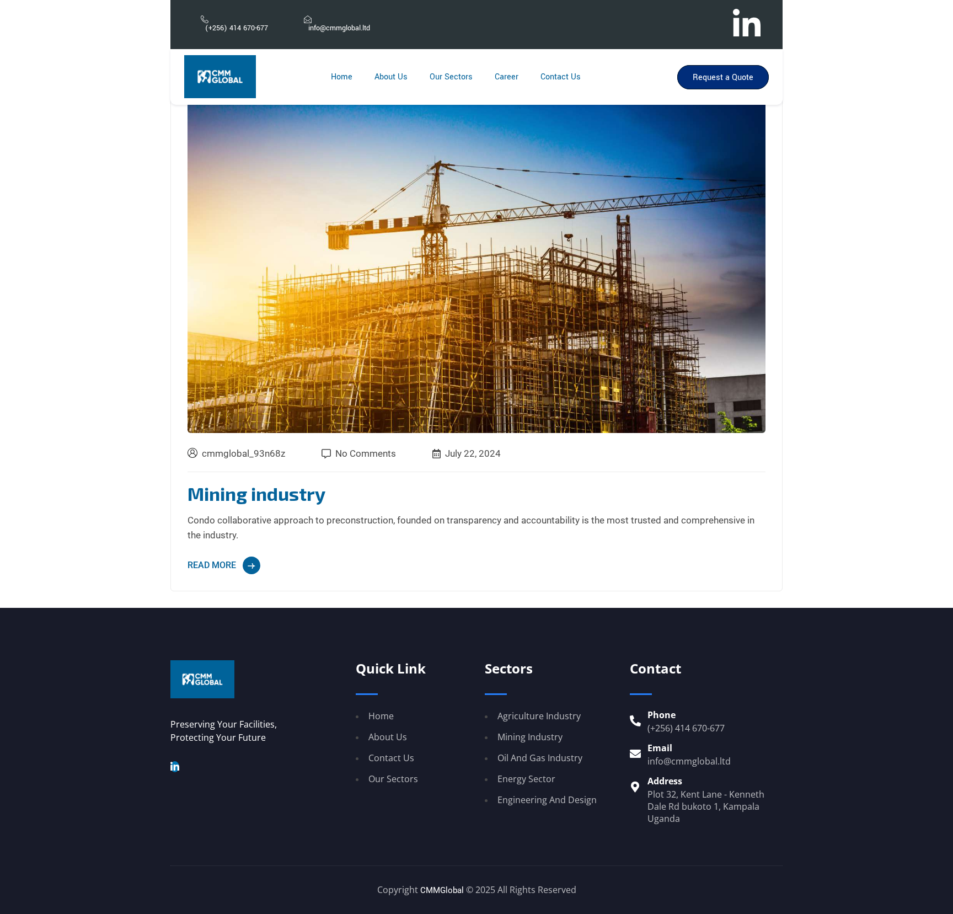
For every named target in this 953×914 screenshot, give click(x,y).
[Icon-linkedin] (747, 22)
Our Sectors (451, 77)
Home (341, 77)
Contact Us (560, 77)
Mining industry (256, 493)
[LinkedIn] (174, 766)
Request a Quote (723, 77)
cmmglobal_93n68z (243, 453)
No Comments (365, 453)
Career (506, 77)
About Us (391, 77)
